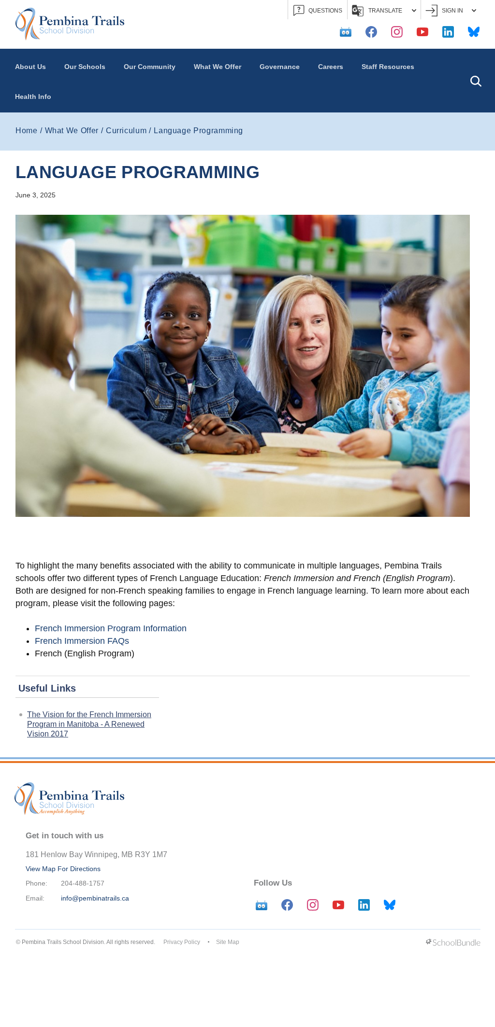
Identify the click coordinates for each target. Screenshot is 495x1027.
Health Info (33, 96)
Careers (330, 66)
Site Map (227, 942)
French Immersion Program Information (111, 628)
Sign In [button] (452, 10)
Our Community (149, 66)
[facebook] (371, 32)
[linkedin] (448, 32)
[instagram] (397, 32)
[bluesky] (474, 32)
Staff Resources (388, 66)
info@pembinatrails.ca (95, 898)
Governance (280, 66)
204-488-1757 (82, 883)
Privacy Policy (181, 942)
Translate (385, 10)
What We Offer (217, 66)
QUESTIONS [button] (325, 10)
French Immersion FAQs (82, 641)
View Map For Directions (63, 869)
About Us (30, 66)
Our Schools (84, 66)
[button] (475, 80)
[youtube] (422, 32)
